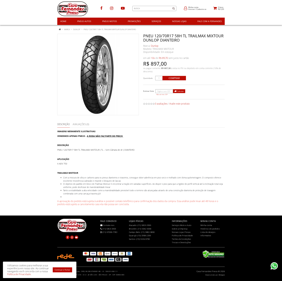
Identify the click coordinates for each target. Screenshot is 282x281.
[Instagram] (111, 8)
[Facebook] (101, 8)
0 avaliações (161, 103)
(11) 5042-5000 (144, 228)
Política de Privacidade (182, 235)
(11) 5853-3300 (144, 225)
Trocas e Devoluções (181, 242)
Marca (67, 29)
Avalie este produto (179, 103)
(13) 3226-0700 (143, 239)
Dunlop (76, 29)
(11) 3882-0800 (148, 232)
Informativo (205, 235)
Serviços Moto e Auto (181, 225)
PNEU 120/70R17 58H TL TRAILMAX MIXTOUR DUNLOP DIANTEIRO (110, 29)
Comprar (174, 78)
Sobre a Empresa (180, 228)
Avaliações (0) (81, 124)
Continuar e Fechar (62, 270)
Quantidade (148, 78)
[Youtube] (123, 8)
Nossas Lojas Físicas (181, 232)
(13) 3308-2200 (144, 235)
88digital (222, 275)
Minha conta (206, 225)
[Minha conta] (185, 8)
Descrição (63, 124)
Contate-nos (108, 225)
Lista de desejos (207, 232)
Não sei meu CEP (162, 94)
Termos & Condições (181, 239)
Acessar (191, 9)
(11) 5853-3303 (109, 228)
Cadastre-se (201, 9)
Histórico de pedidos (210, 228)
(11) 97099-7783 (109, 232)
